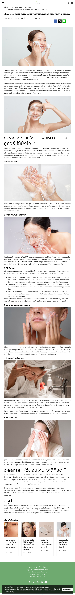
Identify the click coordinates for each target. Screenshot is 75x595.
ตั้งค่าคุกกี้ (57, 589)
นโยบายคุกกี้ (11, 591)
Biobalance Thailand (54, 488)
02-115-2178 (41, 577)
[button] (67, 3)
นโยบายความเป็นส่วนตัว (43, 589)
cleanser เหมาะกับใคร (23, 148)
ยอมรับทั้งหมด (67, 589)
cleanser (42, 84)
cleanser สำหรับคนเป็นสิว (24, 284)
